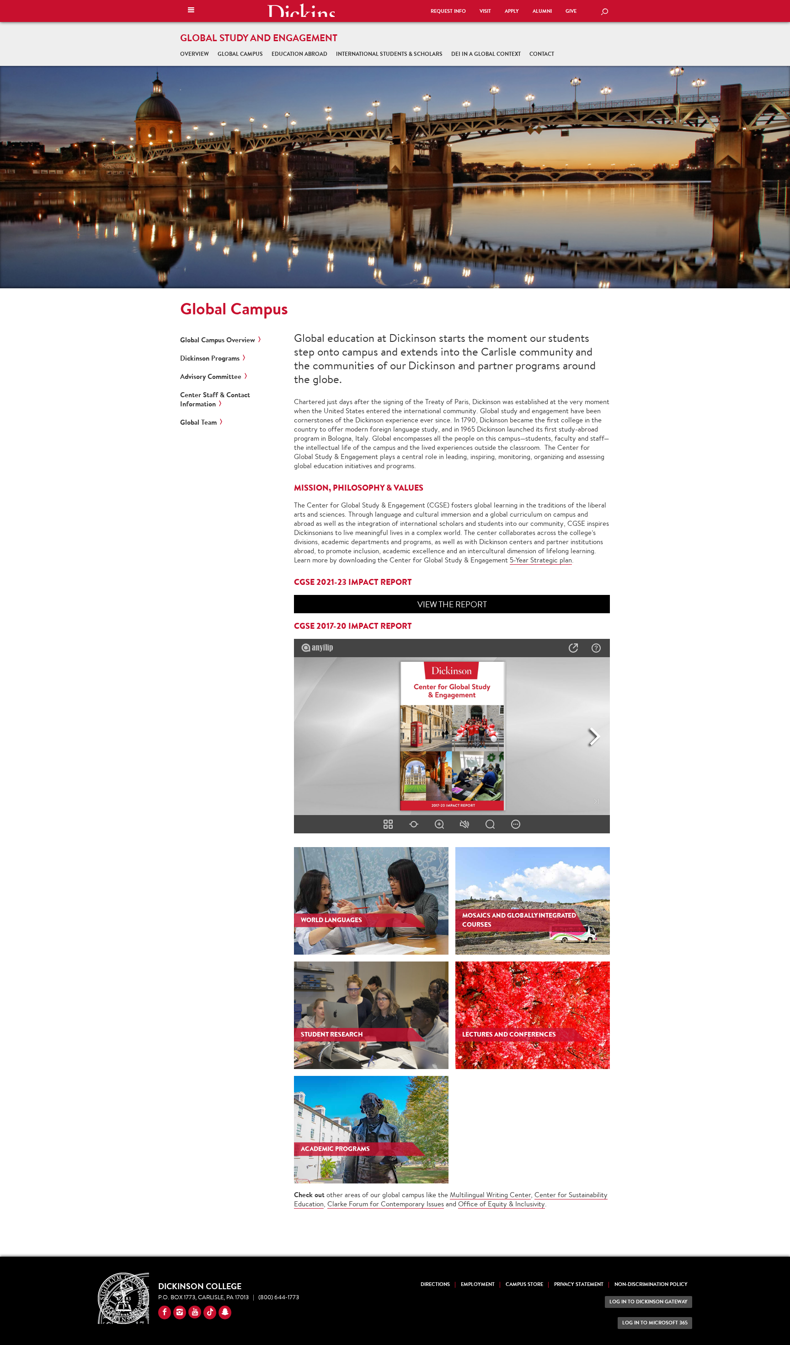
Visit (485, 11)
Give (571, 11)
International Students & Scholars (389, 54)
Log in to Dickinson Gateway (648, 1301)
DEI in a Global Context (486, 54)
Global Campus (240, 54)
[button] (191, 11)
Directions (435, 1284)
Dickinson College (301, 10)
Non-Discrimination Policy (651, 1284)
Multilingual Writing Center (490, 1194)
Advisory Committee (210, 376)
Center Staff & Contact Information (215, 399)
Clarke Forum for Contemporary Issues (385, 1203)
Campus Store (524, 1284)
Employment (478, 1284)
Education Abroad (299, 54)
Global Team (198, 422)
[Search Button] (604, 12)
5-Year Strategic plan (541, 560)
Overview (194, 54)
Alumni (542, 11)
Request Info (448, 11)
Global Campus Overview (217, 340)
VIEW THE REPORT (452, 604)
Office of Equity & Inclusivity (501, 1203)
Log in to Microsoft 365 (655, 1322)
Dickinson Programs (210, 358)
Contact (541, 54)
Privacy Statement (578, 1284)
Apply (512, 11)
